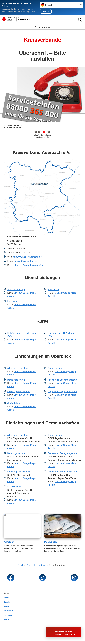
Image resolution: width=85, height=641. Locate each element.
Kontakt (7, 602)
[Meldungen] (62, 526)
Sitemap (7, 606)
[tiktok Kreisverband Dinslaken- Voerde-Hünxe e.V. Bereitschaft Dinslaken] (42, 577)
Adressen (9, 541)
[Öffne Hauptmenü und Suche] (80, 19)
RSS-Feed (8, 619)
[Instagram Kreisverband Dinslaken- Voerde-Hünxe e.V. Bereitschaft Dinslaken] (74, 577)
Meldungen (50, 541)
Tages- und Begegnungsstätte (62, 379)
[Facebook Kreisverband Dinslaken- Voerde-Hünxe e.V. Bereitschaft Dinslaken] (10, 577)
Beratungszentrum (16, 379)
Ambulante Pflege (16, 289)
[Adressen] (22, 526)
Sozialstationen (14, 403)
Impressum (8, 615)
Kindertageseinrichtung (18, 391)
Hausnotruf (12, 301)
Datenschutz (8, 610)
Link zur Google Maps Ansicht (28, 265)
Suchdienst (53, 289)
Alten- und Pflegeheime (18, 368)
